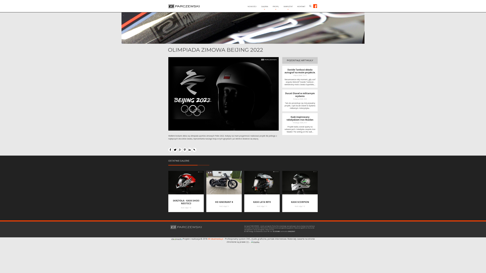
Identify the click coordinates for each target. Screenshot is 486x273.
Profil (276, 6)
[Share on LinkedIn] (190, 150)
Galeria (264, 6)
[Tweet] (175, 150)
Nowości (252, 6)
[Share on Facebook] (170, 150)
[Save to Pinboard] (194, 150)
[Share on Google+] (180, 150)
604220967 (291, 231)
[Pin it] (185, 150)
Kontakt (301, 6)
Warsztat (288, 6)
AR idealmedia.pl (215, 238)
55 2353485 (276, 231)
